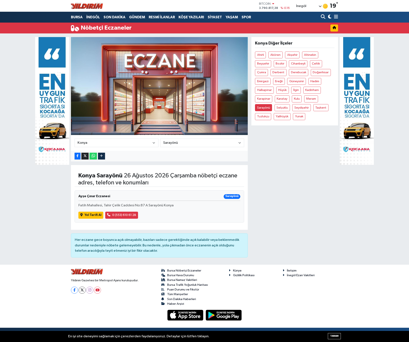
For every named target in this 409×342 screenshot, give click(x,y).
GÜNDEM (137, 17)
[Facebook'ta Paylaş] (78, 156)
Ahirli (260, 54)
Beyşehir (263, 63)
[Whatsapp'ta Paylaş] (93, 156)
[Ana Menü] (335, 17)
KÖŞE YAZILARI (191, 17)
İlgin (296, 90)
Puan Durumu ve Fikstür (183, 289)
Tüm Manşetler (177, 294)
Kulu (297, 98)
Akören (275, 54)
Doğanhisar (321, 72)
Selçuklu (282, 107)
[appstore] (186, 315)
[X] (82, 290)
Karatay (282, 98)
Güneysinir (296, 81)
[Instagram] (89, 290)
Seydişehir (301, 107)
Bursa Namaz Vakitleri (182, 280)
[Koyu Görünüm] (329, 17)
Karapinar (263, 98)
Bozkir (280, 63)
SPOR (246, 17)
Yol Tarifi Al (93, 215)
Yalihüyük (282, 116)
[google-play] (224, 315)
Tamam (334, 336)
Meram (311, 98)
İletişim (292, 270)
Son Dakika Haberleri (181, 299)
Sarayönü (263, 107)
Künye (237, 270)
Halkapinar (264, 90)
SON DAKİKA (114, 17)
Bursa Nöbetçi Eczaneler (184, 270)
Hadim (314, 81)
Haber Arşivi (175, 303)
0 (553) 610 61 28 (124, 215)
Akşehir (292, 54)
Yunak (299, 116)
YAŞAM (232, 17)
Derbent (278, 72)
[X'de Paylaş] (85, 156)
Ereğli (279, 81)
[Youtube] (97, 290)
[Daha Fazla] (101, 156)
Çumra (261, 72)
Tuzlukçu (263, 116)
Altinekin (310, 54)
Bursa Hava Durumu (180, 275)
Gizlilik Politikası (244, 275)
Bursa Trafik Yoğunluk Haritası (187, 284)
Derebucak (298, 72)
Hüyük (282, 90)
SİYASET (215, 17)
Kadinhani (312, 90)
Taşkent (320, 107)
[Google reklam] (52, 101)
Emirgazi (263, 81)
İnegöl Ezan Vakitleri (301, 275)
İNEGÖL (93, 17)
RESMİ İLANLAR (162, 17)
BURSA (77, 17)
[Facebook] (74, 290)
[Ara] (323, 17)
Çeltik (316, 63)
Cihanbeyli (298, 63)
